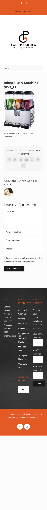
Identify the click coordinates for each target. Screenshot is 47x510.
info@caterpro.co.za (23, 11)
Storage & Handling (22, 357)
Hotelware (22, 323)
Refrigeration (23, 333)
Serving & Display (22, 340)
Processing (23, 328)
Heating (21, 318)
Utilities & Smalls (22, 366)
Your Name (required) (38, 335)
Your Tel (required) (37, 352)
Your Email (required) (37, 368)
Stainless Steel (22, 348)
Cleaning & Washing (23, 312)
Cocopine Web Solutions (29, 417)
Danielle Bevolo (11, 133)
